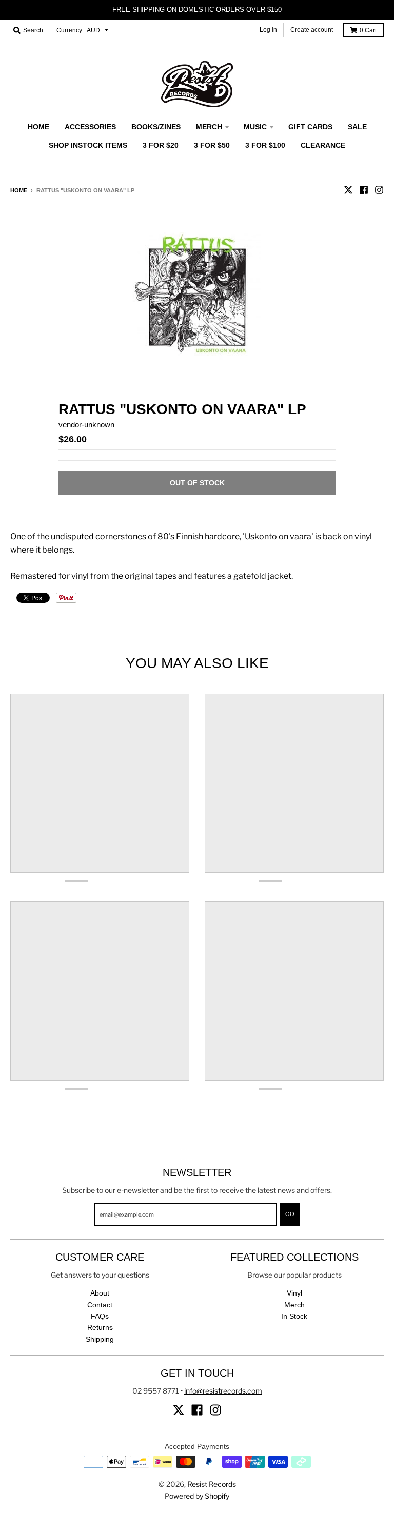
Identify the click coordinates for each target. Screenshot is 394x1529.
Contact (99, 1305)
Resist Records (211, 1484)
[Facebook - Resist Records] (363, 189)
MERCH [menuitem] (209, 127)
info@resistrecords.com (223, 1390)
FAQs (100, 1316)
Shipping (100, 1339)
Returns (100, 1327)
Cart (368, 30)
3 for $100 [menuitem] (265, 145)
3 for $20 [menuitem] (161, 145)
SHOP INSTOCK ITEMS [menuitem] (88, 145)
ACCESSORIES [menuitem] (90, 127)
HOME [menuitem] (38, 127)
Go (289, 1214)
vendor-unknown (86, 424)
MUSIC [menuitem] (255, 127)
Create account (311, 29)
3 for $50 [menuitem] (212, 145)
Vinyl (294, 1293)
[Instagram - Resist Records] (379, 189)
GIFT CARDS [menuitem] (310, 127)
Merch (294, 1305)
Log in (268, 29)
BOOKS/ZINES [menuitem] (156, 127)
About (99, 1293)
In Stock (294, 1316)
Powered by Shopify (197, 1496)
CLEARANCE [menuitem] (323, 145)
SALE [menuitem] (357, 127)
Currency (69, 30)
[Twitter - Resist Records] (348, 189)
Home (18, 190)
